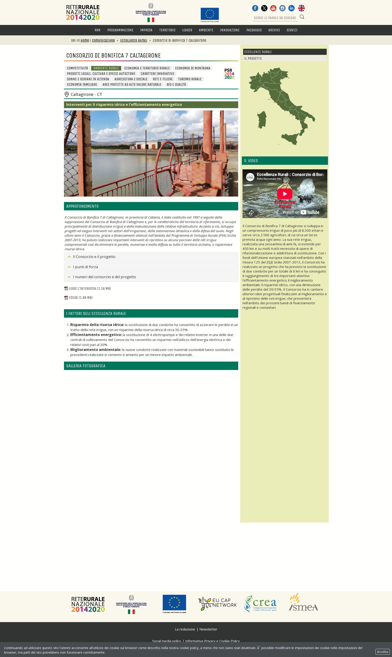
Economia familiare (82, 84)
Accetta (382, 652)
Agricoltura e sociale (131, 79)
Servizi (292, 30)
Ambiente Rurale (106, 68)
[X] (264, 9)
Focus (81, 297)
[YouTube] (273, 9)
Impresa (146, 30)
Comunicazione (103, 40)
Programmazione (120, 30)
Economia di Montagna (192, 68)
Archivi (274, 30)
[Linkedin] (291, 9)
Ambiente (206, 30)
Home (85, 40)
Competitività (77, 68)
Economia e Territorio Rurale (147, 68)
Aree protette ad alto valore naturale (132, 84)
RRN (97, 30)
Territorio (167, 30)
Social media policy (166, 641)
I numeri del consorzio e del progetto (104, 276)
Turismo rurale (189, 79)
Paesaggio (254, 30)
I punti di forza (85, 266)
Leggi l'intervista (90, 288)
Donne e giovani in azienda (88, 79)
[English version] (301, 9)
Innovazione (230, 30)
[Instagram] (282, 9)
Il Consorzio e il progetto (94, 256)
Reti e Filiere (163, 79)
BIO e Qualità (176, 84)
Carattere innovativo (157, 73)
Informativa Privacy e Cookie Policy (212, 641)
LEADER (187, 30)
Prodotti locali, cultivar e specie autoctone (101, 73)
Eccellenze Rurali (133, 40)
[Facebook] (255, 9)
